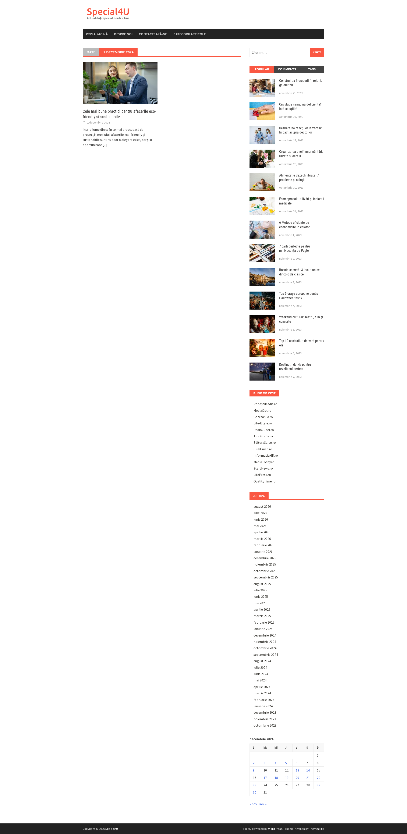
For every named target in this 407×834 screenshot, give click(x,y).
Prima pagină (97, 34)
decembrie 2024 (265, 635)
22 (318, 778)
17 (265, 778)
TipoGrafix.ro (263, 436)
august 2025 (262, 584)
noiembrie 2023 (265, 719)
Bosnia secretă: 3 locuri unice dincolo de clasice (299, 272)
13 (297, 770)
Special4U (108, 11)
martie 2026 (262, 539)
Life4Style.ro (263, 423)
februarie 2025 (264, 622)
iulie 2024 (260, 667)
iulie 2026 (260, 513)
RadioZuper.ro (264, 430)
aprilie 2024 (262, 687)
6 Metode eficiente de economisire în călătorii (295, 225)
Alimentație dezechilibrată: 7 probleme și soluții (299, 177)
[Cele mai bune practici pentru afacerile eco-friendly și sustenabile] (120, 83)
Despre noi (123, 34)
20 (297, 778)
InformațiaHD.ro (266, 455)
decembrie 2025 (265, 558)
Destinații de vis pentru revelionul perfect (295, 367)
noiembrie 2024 (265, 641)
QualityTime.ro (265, 481)
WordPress (275, 829)
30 (254, 792)
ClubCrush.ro (263, 449)
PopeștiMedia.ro (265, 404)
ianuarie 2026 (263, 551)
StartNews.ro (263, 468)
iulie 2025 (260, 590)
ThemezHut (316, 829)
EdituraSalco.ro (265, 442)
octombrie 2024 (265, 648)
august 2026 (262, 506)
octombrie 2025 (265, 571)
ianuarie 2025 (263, 629)
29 (318, 785)
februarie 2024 (264, 700)
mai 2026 (260, 526)
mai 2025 (260, 603)
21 (308, 778)
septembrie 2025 (266, 577)
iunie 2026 (261, 519)
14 (308, 770)
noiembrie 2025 (265, 564)
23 (254, 785)
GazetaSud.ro (263, 417)
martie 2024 (262, 693)
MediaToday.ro (264, 462)
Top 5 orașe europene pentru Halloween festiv (299, 296)
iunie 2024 (261, 674)
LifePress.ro (262, 475)
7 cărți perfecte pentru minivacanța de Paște (294, 248)
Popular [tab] (262, 69)
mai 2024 (260, 680)
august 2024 (262, 661)
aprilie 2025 (262, 609)
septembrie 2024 (266, 654)
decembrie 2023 (265, 712)
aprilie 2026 (262, 532)
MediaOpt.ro (263, 410)
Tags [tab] (312, 69)
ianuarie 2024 (263, 706)
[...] (105, 145)
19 (287, 778)
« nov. (253, 804)
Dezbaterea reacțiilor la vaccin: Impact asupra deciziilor (300, 130)
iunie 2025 (261, 596)
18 (276, 778)
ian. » (262, 804)
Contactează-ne (153, 34)
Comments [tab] (287, 69)
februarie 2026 (264, 545)
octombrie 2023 (265, 725)
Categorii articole (189, 34)
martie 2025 (262, 616)
